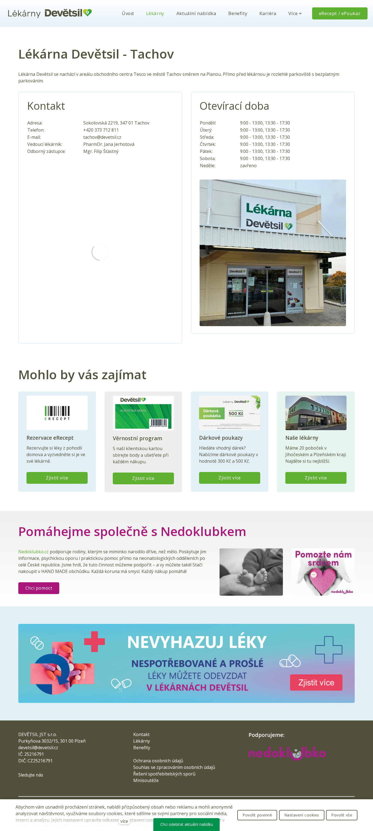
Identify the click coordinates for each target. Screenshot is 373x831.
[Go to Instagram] (40, 786)
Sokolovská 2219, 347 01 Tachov (116, 123)
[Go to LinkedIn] (31, 786)
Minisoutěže (146, 780)
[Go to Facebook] (21, 786)
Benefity (141, 748)
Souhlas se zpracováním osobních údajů (174, 767)
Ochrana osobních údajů (158, 761)
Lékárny (141, 741)
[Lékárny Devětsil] (49, 13)
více (124, 821)
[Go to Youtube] (49, 786)
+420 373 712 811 (101, 130)
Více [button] (293, 13)
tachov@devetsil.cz (102, 137)
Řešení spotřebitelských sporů (164, 774)
